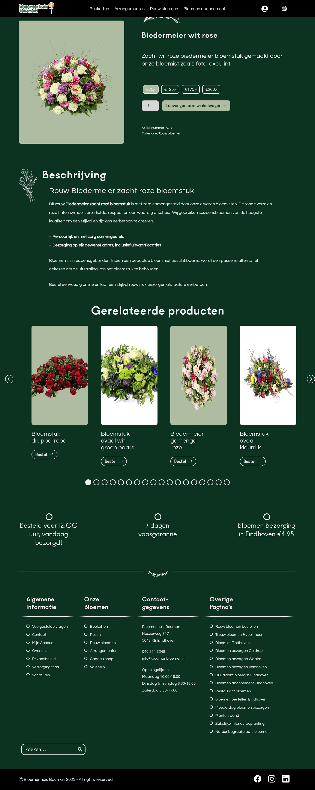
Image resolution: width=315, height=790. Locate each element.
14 (194, 482)
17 (219, 482)
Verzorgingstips (45, 667)
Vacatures (41, 675)
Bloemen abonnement (204, 8)
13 (186, 482)
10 (162, 482)
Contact (39, 635)
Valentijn (97, 667)
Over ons (40, 651)
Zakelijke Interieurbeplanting (240, 723)
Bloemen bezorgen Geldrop (239, 651)
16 (210, 482)
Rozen (95, 635)
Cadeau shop (101, 659)
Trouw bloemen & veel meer (238, 635)
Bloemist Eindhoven (232, 643)
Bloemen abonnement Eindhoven (244, 683)
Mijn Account (43, 643)
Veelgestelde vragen (50, 627)
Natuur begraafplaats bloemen (242, 732)
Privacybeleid (44, 659)
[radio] (150, 89)
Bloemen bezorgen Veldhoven (241, 667)
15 (202, 482)
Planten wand (227, 716)
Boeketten (99, 8)
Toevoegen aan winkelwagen (194, 105)
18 (227, 482)
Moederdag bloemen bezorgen (242, 707)
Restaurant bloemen (233, 691)
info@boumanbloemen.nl (163, 658)
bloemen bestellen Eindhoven (240, 699)
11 (170, 482)
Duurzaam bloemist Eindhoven (241, 675)
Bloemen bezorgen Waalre (238, 659)
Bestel (42, 454)
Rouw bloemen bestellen (236, 627)
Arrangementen (129, 8)
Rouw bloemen (164, 8)
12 (178, 482)
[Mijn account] (264, 9)
